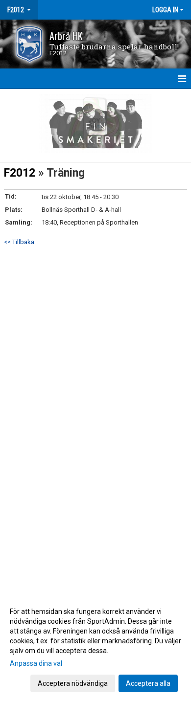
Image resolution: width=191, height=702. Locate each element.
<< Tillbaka (19, 242)
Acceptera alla (148, 683)
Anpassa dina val (36, 663)
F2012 (19, 173)
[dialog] (95, 647)
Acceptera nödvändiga (73, 683)
